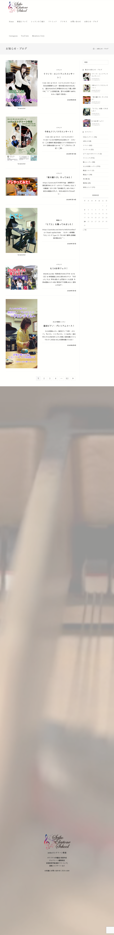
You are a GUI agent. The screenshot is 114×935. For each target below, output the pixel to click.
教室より (59, 220)
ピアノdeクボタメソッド (91, 154)
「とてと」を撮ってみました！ (59, 224)
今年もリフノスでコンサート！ (59, 132)
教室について (87, 170)
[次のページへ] (73, 378)
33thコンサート (88, 137)
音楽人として (87, 187)
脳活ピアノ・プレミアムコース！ (59, 326)
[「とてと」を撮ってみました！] (87, 111)
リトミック (86, 158)
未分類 (85, 179)
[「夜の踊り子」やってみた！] (87, 100)
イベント (59, 70)
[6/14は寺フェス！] (87, 123)
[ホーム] (93, 49)
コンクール (86, 149)
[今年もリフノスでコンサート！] (87, 88)
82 (67, 378)
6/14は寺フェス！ (59, 268)
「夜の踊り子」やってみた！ (59, 177)
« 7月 (85, 230)
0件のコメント (48, 100)
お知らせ (86, 141)
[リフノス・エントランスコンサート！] (87, 77)
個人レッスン (87, 162)
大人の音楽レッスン (59, 322)
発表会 (85, 183)
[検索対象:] (95, 62)
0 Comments (96, 80)
